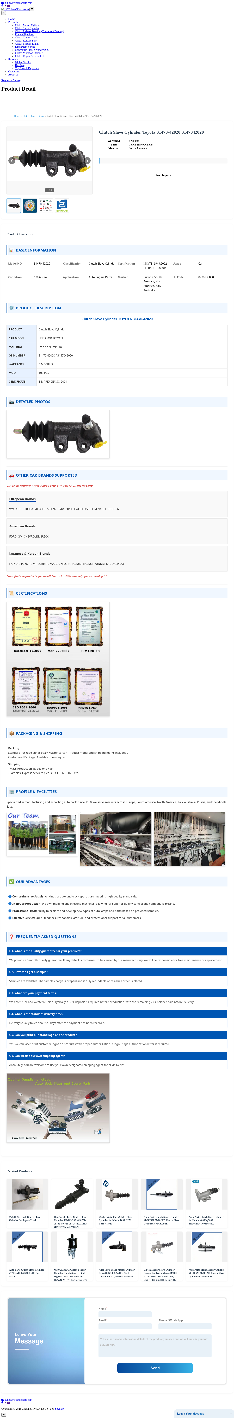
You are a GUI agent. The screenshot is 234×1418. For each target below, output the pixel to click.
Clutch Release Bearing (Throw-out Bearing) (39, 31)
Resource (13, 59)
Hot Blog (20, 65)
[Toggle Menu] (31, 9)
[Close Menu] (3, 13)
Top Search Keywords (27, 68)
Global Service (23, 62)
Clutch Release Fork (26, 40)
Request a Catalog (11, 80)
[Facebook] (2, 5)
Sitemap (59, 1408)
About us (13, 74)
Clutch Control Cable (26, 37)
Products (13, 22)
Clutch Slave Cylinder (27, 28)
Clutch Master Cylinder (27, 25)
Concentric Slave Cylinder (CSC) (33, 49)
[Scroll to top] (3, 1415)
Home (11, 18)
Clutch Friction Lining (27, 43)
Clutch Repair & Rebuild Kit (30, 56)
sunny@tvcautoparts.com (18, 2)
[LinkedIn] (5, 5)
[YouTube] (8, 5)
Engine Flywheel (24, 34)
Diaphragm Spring (25, 46)
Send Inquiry (163, 175)
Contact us (14, 71)
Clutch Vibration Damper (28, 52)
